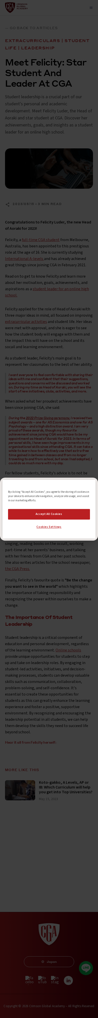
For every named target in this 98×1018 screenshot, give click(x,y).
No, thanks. (49, 519)
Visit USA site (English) (49, 530)
